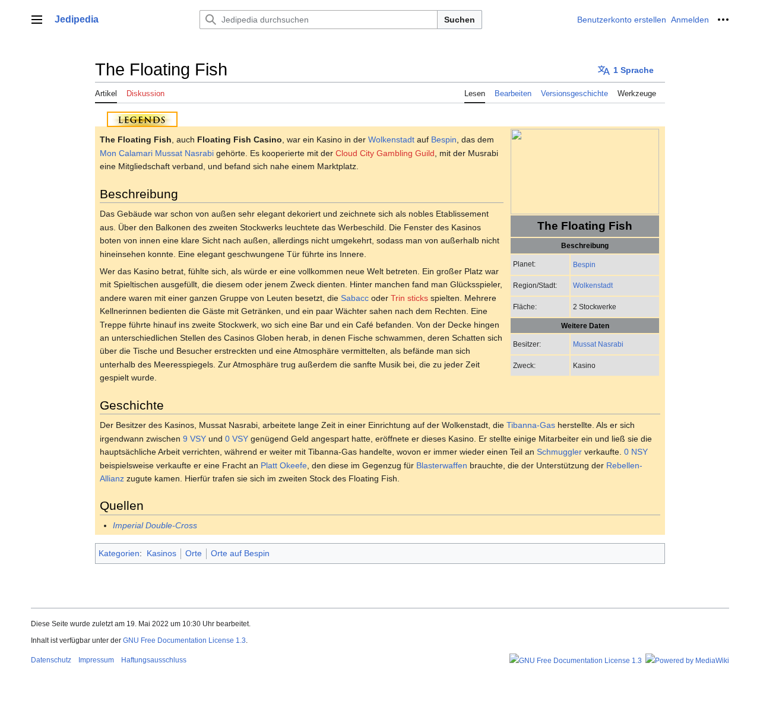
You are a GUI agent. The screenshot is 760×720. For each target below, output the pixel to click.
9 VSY (194, 438)
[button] (36, 19)
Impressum (96, 660)
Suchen (459, 19)
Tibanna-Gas (530, 425)
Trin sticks (409, 298)
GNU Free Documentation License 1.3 (184, 640)
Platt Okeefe (284, 465)
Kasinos (161, 553)
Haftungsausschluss (153, 660)
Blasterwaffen (441, 465)
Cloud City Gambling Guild (385, 153)
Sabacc (355, 298)
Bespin (584, 264)
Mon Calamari (126, 153)
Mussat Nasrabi (598, 344)
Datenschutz (51, 660)
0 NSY (636, 451)
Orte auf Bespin (240, 553)
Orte (193, 553)
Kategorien (119, 553)
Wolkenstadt (593, 285)
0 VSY (236, 438)
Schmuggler (559, 451)
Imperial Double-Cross (155, 525)
